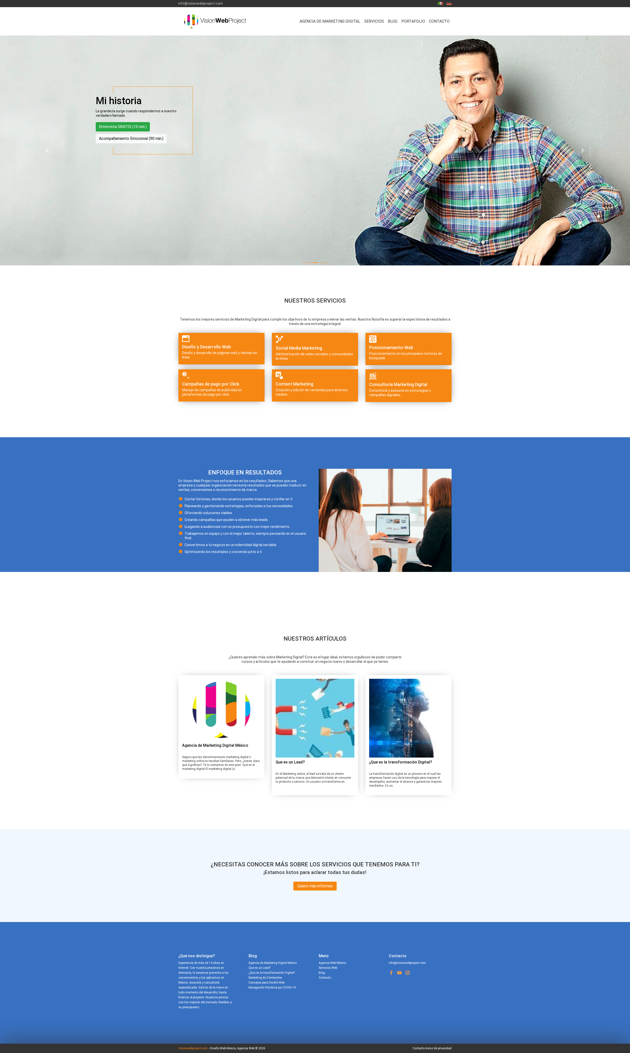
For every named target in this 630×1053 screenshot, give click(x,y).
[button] (47, 150)
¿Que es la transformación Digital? (400, 762)
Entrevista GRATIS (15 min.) (123, 126)
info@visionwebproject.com (200, 3)
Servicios (374, 21)
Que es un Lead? (290, 762)
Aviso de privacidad (438, 1048)
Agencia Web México (332, 963)
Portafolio (413, 21)
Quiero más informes (315, 886)
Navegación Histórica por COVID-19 (272, 987)
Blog (392, 21)
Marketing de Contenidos (265, 977)
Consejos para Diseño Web (266, 982)
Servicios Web (328, 968)
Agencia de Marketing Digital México (215, 745)
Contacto (439, 21)
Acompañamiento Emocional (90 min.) (131, 138)
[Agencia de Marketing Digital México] (221, 710)
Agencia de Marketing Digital (329, 21)
